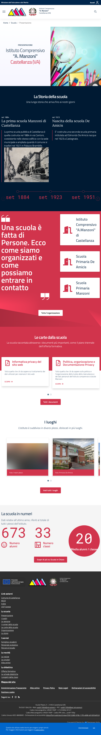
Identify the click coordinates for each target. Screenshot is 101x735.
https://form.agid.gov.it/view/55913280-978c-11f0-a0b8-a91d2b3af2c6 (73, 715)
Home (5, 22)
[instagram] (16, 697)
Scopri (7, 381)
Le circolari (5, 659)
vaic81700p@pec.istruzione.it (71, 707)
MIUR (3, 600)
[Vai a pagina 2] (51, 394)
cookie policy (39, 729)
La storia (4, 633)
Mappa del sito (8, 682)
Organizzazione (7, 630)
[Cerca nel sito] (95, 11)
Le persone (5, 621)
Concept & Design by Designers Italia (83, 722)
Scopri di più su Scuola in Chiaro (50, 559)
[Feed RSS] (19, 697)
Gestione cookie (8, 692)
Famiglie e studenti (9, 641)
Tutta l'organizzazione (50, 312)
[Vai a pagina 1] (48, 394)
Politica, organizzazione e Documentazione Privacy (79, 363)
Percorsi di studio (8, 647)
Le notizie (5, 656)
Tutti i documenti (50, 401)
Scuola (14, 22)
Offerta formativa (8, 671)
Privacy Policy (49, 687)
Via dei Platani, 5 (41, 704)
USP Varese (6, 606)
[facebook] (12, 697)
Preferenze (83, 728)
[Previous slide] (3, 199)
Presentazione (7, 615)
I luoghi (4, 618)
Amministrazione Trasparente (13, 687)
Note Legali (63, 687)
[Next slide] (98, 199)
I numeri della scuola (9, 624)
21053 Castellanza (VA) (57, 704)
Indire (3, 603)
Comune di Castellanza (10, 597)
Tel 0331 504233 (25, 707)
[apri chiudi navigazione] (3, 11)
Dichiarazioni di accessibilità (84, 687)
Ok (94, 728)
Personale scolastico (9, 644)
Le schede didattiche (9, 674)
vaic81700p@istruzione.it (46, 707)
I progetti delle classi (9, 677)
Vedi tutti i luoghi (50, 490)
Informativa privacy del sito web (26, 363)
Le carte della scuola (9, 627)
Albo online (5, 662)
